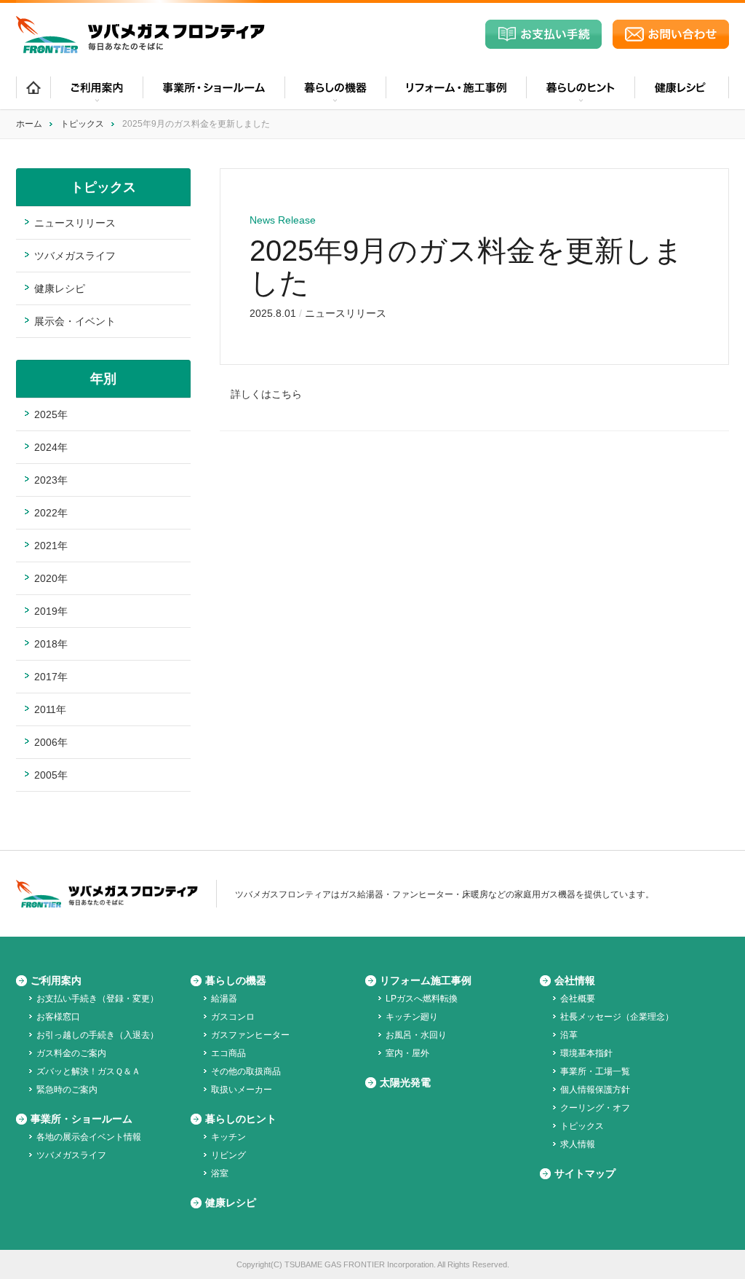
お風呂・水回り (416, 1035)
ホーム (33, 92)
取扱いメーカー (241, 1090)
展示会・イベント (75, 321)
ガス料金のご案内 (71, 1053)
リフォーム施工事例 (425, 980)
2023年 (51, 480)
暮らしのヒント (240, 1119)
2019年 (51, 611)
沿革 (569, 1035)
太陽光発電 (405, 1082)
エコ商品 (228, 1053)
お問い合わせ (671, 34)
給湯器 (224, 998)
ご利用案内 (56, 980)
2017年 (51, 676)
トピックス (82, 124)
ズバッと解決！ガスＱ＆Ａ (88, 1071)
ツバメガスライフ (75, 255)
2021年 (51, 545)
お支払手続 (543, 34)
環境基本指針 (586, 1053)
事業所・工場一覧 (595, 1071)
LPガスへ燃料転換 (422, 998)
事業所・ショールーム (213, 92)
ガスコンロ (233, 1017)
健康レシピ (681, 92)
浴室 (219, 1173)
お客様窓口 (58, 1017)
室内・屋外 (407, 1053)
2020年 (51, 578)
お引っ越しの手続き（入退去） (97, 1035)
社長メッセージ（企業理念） (617, 1017)
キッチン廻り (412, 1017)
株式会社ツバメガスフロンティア (140, 34)
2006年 (51, 742)
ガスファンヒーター (250, 1035)
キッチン (228, 1137)
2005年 (51, 775)
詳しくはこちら (266, 394)
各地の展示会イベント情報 (88, 1137)
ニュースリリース (345, 313)
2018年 (51, 644)
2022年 (51, 513)
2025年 (51, 414)
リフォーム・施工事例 (456, 92)
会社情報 (574, 980)
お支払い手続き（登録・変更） (97, 998)
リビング (228, 1155)
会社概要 (577, 998)
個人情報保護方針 (595, 1090)
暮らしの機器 (235, 980)
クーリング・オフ (595, 1108)
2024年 (51, 447)
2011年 (50, 709)
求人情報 (577, 1144)
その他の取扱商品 (246, 1071)
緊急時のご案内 (66, 1090)
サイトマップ (584, 1173)
